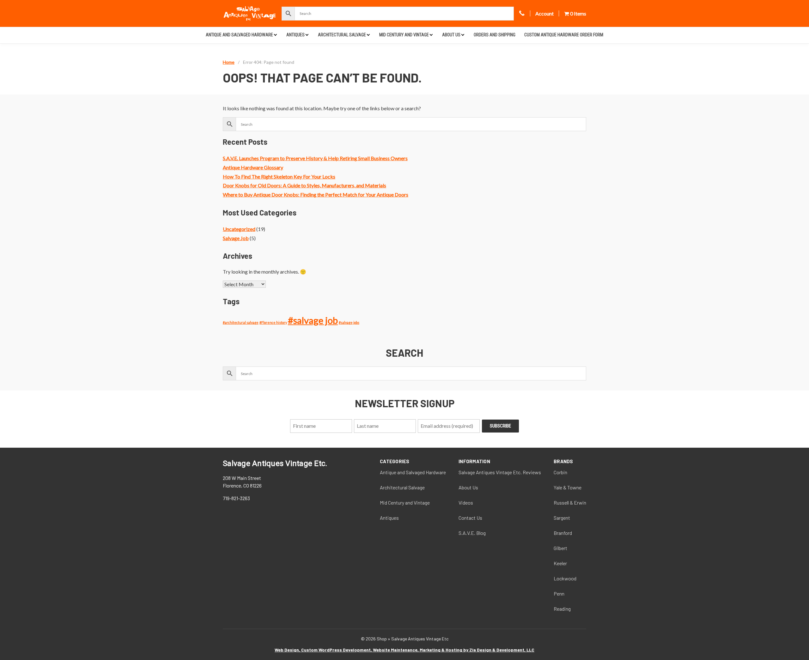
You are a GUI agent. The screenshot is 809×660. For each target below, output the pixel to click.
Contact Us (470, 518)
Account (544, 13)
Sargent (562, 518)
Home (228, 62)
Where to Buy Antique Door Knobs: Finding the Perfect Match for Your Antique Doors (315, 194)
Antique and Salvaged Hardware (239, 34)
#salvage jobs (349, 322)
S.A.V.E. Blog (472, 533)
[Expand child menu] (275, 34)
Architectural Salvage (342, 34)
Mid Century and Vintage (404, 34)
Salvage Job (236, 238)
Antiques (295, 34)
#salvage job (313, 320)
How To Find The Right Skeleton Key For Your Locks (279, 176)
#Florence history (273, 322)
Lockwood (565, 578)
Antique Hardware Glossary (253, 167)
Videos (466, 503)
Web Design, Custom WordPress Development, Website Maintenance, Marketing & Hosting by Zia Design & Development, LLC (404, 649)
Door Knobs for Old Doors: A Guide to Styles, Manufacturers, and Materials (304, 185)
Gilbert (560, 548)
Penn (559, 593)
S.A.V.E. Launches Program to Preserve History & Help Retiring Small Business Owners (315, 158)
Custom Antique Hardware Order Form (563, 34)
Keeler (560, 563)
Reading (562, 609)
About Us (451, 34)
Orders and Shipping (494, 34)
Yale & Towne (567, 487)
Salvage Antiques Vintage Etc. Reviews (500, 472)
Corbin (560, 472)
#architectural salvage (241, 322)
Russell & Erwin (570, 503)
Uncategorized (239, 229)
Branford (563, 533)
